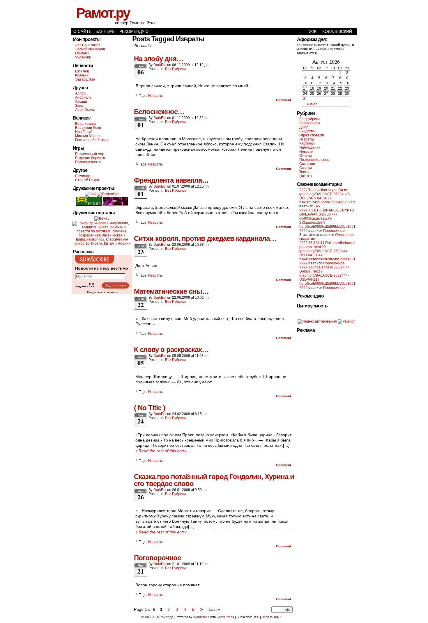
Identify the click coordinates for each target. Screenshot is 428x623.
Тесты (304, 172)
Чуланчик (83, 57)
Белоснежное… (159, 111)
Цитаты (305, 176)
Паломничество (88, 162)
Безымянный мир (89, 154)
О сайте (82, 31)
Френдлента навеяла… (171, 180)
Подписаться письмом (102, 292)
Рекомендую (133, 31)
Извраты (155, 96)
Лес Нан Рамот (87, 45)
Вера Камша (85, 124)
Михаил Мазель (88, 136)
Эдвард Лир (85, 79)
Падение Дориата (90, 158)
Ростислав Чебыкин (91, 140)
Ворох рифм (309, 123)
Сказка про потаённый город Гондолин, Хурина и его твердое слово (214, 480)
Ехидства (307, 131)
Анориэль (83, 97)
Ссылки (305, 168)
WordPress (201, 617)
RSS (256, 617)
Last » (214, 609)
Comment (284, 100)
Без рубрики (175, 69)
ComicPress (225, 617)
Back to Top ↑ (271, 617)
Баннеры (105, 31)
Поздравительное (314, 160)
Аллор (80, 93)
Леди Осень (85, 110)
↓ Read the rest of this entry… (162, 450)
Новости (306, 151)
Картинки (307, 143)
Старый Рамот (87, 180)
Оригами (82, 53)
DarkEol (159, 65)
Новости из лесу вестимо (101, 268)
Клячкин (82, 75)
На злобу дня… (158, 59)
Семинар (82, 176)
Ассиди (81, 101)
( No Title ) (149, 408)
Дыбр (303, 127)
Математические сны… (171, 291)
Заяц (79, 106)
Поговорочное (157, 558)
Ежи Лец (82, 71)
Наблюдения (310, 147)
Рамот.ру (103, 13)
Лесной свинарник (90, 49)
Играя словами (311, 135)
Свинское (307, 164)
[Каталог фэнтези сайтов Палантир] (346, 321)
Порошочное (334, 231)
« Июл (312, 104)
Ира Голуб (83, 132)
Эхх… (319, 206)
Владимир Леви (88, 128)
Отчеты (305, 156)
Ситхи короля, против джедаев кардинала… (205, 238)
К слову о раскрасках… (171, 349)
